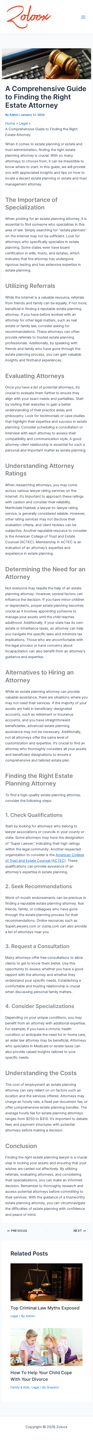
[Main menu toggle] (83, 17)
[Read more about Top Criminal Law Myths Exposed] (46, 1282)
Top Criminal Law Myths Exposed (44, 1307)
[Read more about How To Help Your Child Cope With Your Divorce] (46, 1347)
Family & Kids (20, 1387)
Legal (14, 1316)
